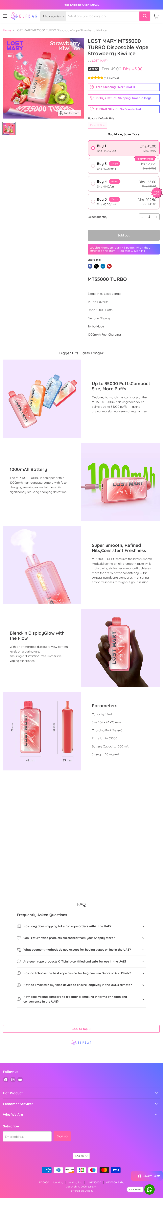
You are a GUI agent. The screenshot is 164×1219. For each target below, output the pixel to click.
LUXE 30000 (93, 1182)
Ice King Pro (74, 1182)
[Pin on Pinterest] (109, 266)
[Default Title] (98, 129)
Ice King (58, 1182)
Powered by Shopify (81, 1190)
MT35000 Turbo (114, 1182)
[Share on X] (96, 266)
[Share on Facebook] (90, 266)
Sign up (62, 1136)
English (79, 1155)
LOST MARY (100, 60)
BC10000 (43, 1182)
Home (7, 30)
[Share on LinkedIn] (103, 266)
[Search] (144, 16)
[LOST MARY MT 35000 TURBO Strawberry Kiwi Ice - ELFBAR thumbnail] (9, 128)
